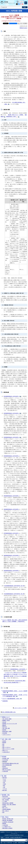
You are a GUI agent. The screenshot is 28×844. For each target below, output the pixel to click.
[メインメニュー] (25, 2)
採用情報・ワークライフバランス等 (9, 723)
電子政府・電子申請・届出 (7, 818)
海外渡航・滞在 (6, 794)
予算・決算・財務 (6, 728)
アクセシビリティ (9, 832)
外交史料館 (4, 733)
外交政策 (4, 756)
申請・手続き (5, 817)
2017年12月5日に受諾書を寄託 (11, 682)
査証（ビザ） (5, 807)
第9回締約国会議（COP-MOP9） (11, 570)
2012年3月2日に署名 (20, 680)
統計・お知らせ (5, 810)
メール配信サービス (6, 826)
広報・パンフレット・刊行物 (8, 748)
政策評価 (4, 729)
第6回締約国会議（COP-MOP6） (11, 509)
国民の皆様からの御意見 (7, 828)
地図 (13, 840)
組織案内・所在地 (6, 720)
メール (20, 23)
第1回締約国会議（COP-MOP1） (11, 396)
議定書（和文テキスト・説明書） (16, 114)
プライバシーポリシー (19, 832)
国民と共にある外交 (6, 769)
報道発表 (4, 742)
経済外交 (4, 766)
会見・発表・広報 (6, 739)
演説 (3, 745)
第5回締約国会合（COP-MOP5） (18, 669)
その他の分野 (5, 771)
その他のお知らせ (6, 752)
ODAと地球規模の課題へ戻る (9, 712)
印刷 (26, 23)
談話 (3, 744)
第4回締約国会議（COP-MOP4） (11, 455)
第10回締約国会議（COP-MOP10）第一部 (14, 585)
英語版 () (23, 27)
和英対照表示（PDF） (11, 116)
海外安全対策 (5, 796)
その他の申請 (5, 825)
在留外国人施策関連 (6, 809)
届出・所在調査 (5, 799)
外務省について (6, 717)
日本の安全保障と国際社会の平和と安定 (10, 763)
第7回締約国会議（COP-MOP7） (11, 533)
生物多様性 (5, 701)
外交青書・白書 (5, 758)
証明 (3, 812)
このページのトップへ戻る (20, 707)
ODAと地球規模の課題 (7, 765)
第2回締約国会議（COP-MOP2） (11, 413)
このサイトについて (6, 734)
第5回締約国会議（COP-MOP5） (11, 495)
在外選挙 (4, 806)
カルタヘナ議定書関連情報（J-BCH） (11, 698)
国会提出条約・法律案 (6, 731)
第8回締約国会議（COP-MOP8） (11, 555)
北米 (4, 782)
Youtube (23, 4)
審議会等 (4, 725)
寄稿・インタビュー (6, 747)
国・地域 (4, 775)
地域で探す (4, 777)
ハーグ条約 (4, 801)
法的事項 (2, 832)
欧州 (4, 785)
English (21, 1)
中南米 (4, 784)
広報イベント (5, 750)
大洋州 (4, 780)
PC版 (18, 2)
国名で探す (4, 790)
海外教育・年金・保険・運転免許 (9, 804)
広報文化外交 (5, 768)
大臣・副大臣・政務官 (6, 718)
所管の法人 (4, 726)
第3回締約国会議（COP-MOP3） (11, 437)
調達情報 (4, 823)
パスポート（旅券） (6, 798)
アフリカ (5, 788)
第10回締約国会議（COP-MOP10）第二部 (14, 593)
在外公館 (4, 722)
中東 (4, 787)
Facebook (19, 4)
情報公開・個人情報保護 (7, 820)
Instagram (21, 4)
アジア (4, 779)
